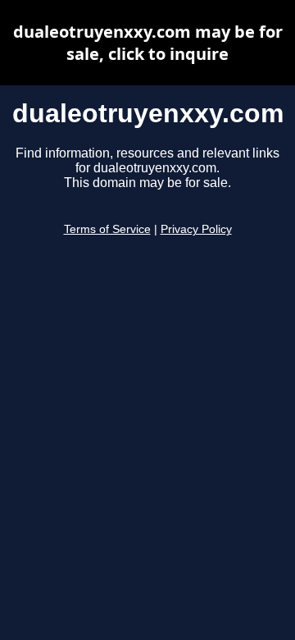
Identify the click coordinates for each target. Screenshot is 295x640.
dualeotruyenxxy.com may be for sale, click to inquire (148, 43)
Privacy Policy (196, 229)
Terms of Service (107, 229)
